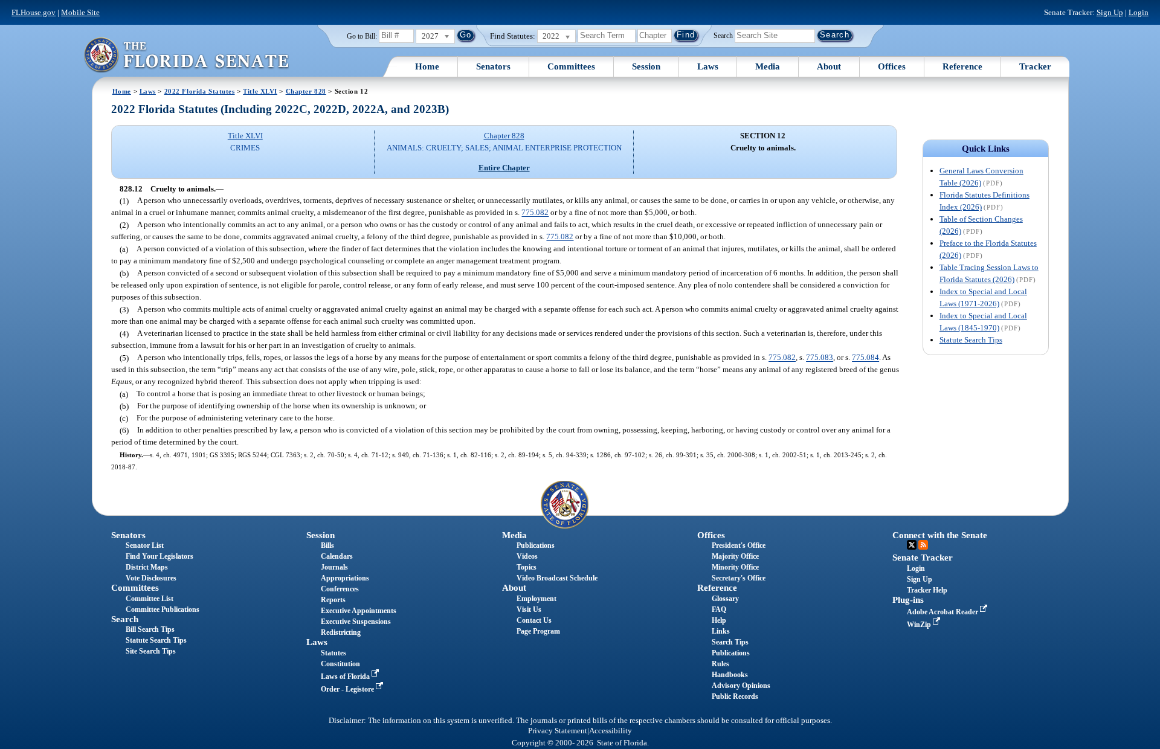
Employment (536, 598)
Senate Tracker (922, 557)
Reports (333, 600)
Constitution (340, 664)
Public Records (735, 696)
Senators (493, 66)
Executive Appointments (358, 610)
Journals (334, 567)
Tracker (1035, 66)
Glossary (725, 598)
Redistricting (341, 632)
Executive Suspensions (356, 621)
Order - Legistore (348, 689)
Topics (526, 567)
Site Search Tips (151, 651)
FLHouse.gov (33, 12)
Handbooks (730, 674)
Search (723, 35)
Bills (327, 545)
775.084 (865, 357)
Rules (720, 664)
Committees (571, 66)
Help (719, 620)
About (829, 66)
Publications (536, 545)
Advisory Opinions (741, 685)
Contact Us (534, 620)
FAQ (719, 609)
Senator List (145, 545)
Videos (527, 556)
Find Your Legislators (159, 556)
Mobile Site (80, 12)
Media (767, 66)
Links (721, 631)
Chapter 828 (306, 91)
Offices (892, 66)
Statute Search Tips (970, 339)
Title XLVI (260, 91)
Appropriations (345, 578)
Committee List (149, 598)
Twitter (912, 545)
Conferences (340, 589)
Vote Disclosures (151, 578)
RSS (923, 545)
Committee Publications (162, 609)
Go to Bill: (362, 36)
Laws (707, 66)
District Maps (147, 567)
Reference (962, 66)
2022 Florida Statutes (199, 91)
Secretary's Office (738, 578)
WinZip (920, 624)
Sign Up (1110, 12)
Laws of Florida (346, 676)
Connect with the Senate (939, 535)
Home (427, 66)
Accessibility (610, 731)
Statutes (333, 653)
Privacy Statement (557, 731)
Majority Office (735, 556)
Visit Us (529, 609)
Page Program (538, 631)
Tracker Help (927, 590)
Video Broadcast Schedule (557, 578)
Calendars (337, 556)
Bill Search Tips (150, 629)
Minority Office (735, 567)
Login (1139, 12)
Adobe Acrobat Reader (943, 612)
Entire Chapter (504, 167)
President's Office (738, 545)
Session (646, 66)
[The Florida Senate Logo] (186, 54)
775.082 (535, 212)
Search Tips (730, 642)
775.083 (819, 357)
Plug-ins (908, 600)
